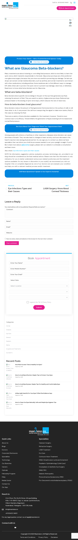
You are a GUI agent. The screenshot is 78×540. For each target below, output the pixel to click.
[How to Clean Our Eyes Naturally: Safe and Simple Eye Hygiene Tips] (9, 405)
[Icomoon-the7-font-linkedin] (7, 527)
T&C (39, 302)
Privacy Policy (47, 302)
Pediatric (8, 341)
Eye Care (8, 333)
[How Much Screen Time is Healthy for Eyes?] (9, 368)
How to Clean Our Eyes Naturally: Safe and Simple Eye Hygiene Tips (35, 402)
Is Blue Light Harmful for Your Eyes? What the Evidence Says (33, 393)
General (8, 337)
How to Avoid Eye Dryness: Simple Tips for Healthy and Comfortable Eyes (37, 384)
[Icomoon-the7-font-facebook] (3, 527)
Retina (8, 345)
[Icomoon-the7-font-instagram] (11, 527)
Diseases (8, 329)
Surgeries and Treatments (13, 349)
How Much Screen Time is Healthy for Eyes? (28, 364)
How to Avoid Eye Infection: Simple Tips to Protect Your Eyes (34, 375)
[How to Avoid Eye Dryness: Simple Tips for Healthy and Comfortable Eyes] (9, 386)
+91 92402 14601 (63, 2)
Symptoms (9, 352)
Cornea (8, 326)
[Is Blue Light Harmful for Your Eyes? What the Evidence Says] (9, 396)
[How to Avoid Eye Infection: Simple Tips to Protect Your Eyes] (9, 377)
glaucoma (25, 145)
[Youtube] (15, 527)
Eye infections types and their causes (26, 151)
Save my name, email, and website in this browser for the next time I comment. (29, 239)
